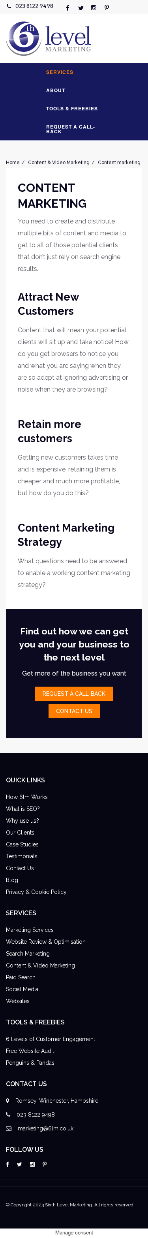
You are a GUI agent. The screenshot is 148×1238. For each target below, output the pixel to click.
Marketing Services (30, 930)
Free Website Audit (30, 1051)
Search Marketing (28, 953)
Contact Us (20, 868)
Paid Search (21, 977)
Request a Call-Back (70, 129)
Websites (18, 1001)
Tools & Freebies (72, 108)
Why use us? (22, 821)
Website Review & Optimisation (46, 942)
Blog (12, 880)
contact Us (74, 711)
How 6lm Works (27, 797)
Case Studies (22, 844)
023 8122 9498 (34, 6)
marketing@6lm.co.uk (45, 1128)
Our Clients (20, 832)
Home (13, 162)
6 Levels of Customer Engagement (50, 1039)
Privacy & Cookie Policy (36, 892)
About (55, 90)
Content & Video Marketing (59, 162)
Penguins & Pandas (30, 1063)
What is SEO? (23, 809)
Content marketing (119, 162)
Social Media (22, 989)
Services (59, 72)
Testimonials (21, 856)
